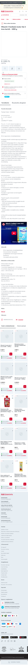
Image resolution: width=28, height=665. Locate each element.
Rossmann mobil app (5, 565)
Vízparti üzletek (4, 573)
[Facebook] (5, 641)
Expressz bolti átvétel (17, 5)
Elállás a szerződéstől (5, 537)
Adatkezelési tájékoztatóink (6, 535)
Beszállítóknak (4, 594)
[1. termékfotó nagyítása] (14, 44)
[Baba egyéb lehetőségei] (9, 19)
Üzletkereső (3, 596)
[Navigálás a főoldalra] (7, 11)
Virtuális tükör (4, 575)
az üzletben (9, 358)
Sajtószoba (3, 555)
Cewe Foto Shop (4, 567)
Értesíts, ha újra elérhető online (10, 90)
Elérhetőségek (4, 590)
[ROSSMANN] (7, 494)
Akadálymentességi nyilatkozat (7, 541)
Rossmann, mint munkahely (6, 584)
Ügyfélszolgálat (4, 592)
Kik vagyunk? (3, 547)
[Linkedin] (15, 641)
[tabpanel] (14, 214)
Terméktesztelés (4, 577)
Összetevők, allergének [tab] (19, 103)
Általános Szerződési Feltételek (7, 533)
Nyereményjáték (4, 559)
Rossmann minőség (5, 549)
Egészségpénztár (4, 571)
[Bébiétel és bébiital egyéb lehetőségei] (21, 19)
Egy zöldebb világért (5, 553)
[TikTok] (2, 641)
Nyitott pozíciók (4, 582)
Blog (2, 557)
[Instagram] (8, 641)
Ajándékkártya (4, 569)
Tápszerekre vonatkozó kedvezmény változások (10, 531)
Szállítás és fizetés (4, 529)
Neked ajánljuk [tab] (21, 326)
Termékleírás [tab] (5, 103)
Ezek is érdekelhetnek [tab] (7, 326)
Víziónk (2, 551)
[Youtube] (11, 641)
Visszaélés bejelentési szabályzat (7, 539)
